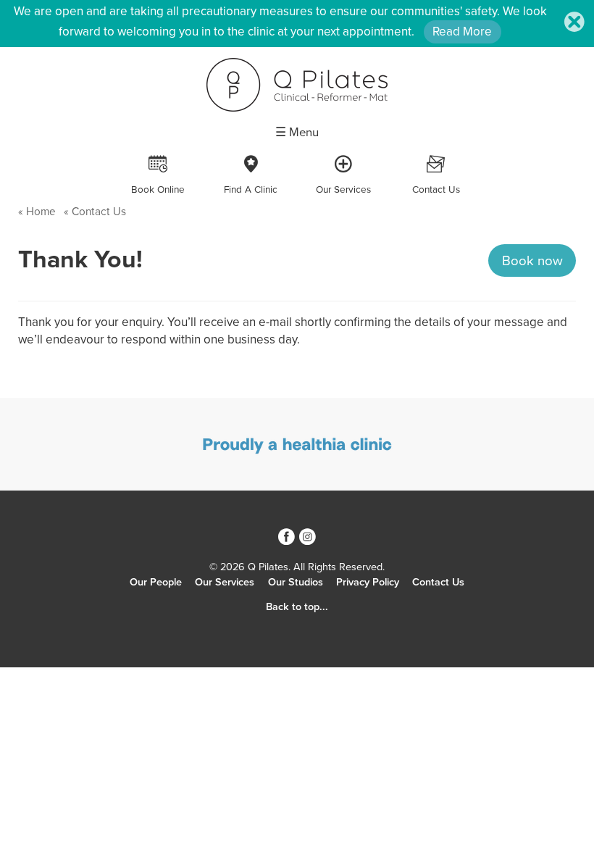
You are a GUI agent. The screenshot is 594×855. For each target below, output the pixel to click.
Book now (532, 261)
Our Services (224, 582)
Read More (462, 31)
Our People (156, 582)
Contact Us (97, 211)
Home (41, 211)
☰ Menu (297, 132)
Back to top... (297, 607)
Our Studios (295, 582)
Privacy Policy (367, 582)
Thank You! (80, 260)
